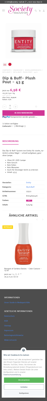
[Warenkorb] (40, 11)
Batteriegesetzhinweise (13, 335)
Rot (29, 200)
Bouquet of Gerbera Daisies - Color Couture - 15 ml (23, 270)
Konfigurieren (24, 393)
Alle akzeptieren (24, 380)
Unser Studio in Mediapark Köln (17, 302)
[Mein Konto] (43, 11)
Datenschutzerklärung (12, 375)
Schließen (23, 387)
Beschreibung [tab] (10, 141)
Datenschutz (9, 316)
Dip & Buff (30, 187)
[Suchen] (36, 11)
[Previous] (37, 219)
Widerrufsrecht (10, 340)
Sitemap (7, 326)
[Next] (43, 219)
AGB (6, 321)
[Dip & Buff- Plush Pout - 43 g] (23, 41)
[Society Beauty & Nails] (20, 11)
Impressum (8, 330)
